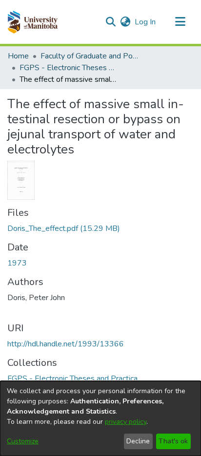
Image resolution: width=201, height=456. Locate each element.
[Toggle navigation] (180, 22)
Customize (23, 441)
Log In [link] (146, 22)
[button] (32, 22)
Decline (138, 441)
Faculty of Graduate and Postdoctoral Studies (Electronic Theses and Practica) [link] (89, 56)
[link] (63, 228)
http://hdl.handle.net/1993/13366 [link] (65, 344)
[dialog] (100, 418)
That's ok (173, 441)
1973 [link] (17, 263)
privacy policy (125, 421)
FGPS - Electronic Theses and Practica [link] (68, 67)
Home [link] (18, 56)
